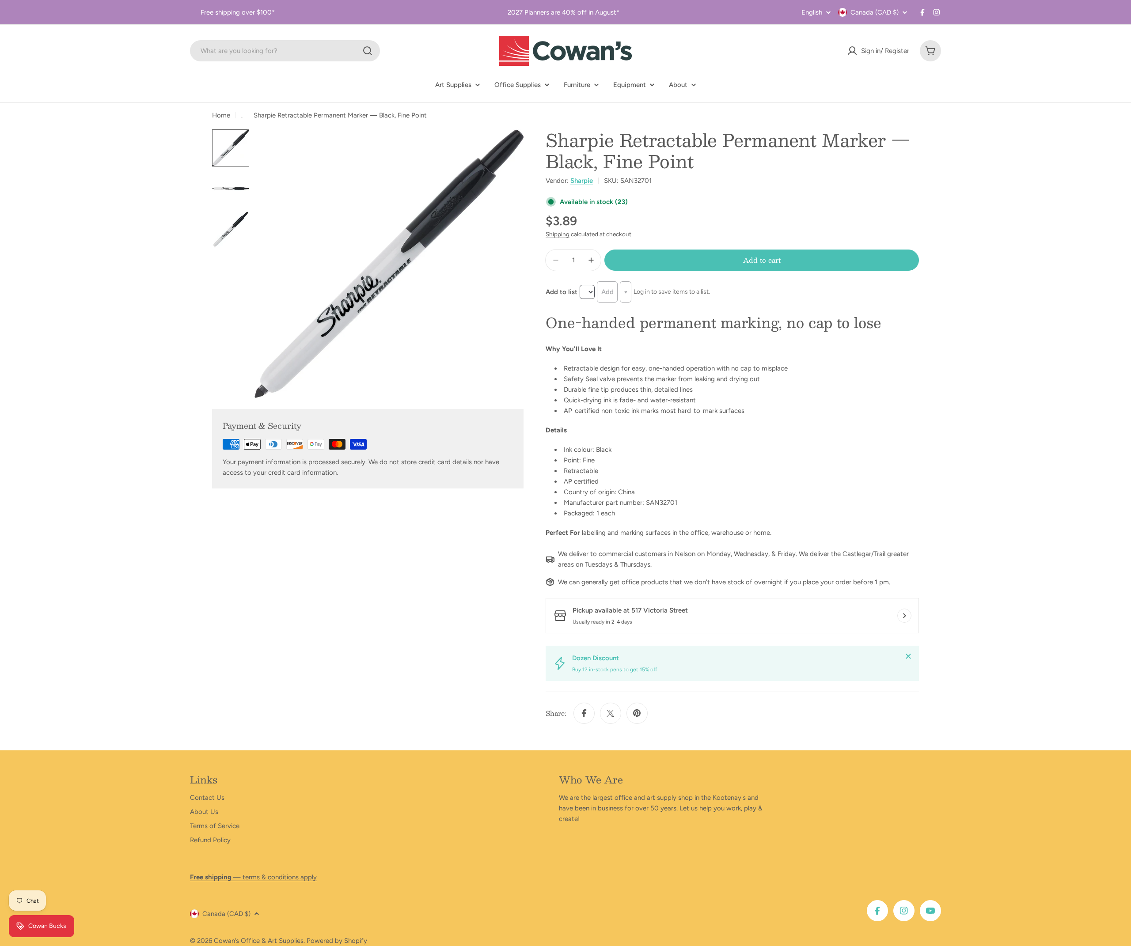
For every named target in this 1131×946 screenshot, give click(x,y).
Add (607, 292)
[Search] (367, 50)
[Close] (908, 656)
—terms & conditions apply (253, 877)
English (811, 12)
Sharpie (581, 181)
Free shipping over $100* (238, 12)
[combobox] (285, 50)
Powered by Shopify (337, 941)
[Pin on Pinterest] (637, 713)
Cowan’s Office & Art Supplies (259, 941)
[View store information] (904, 616)
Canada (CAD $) (874, 12)
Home (221, 115)
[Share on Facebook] (584, 713)
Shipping (557, 234)
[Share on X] (610, 713)
